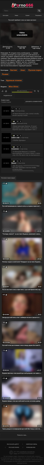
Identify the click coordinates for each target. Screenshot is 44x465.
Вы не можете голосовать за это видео (6, 91)
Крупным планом (14, 80)
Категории (5, 15)
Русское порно (34, 70)
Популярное (38, 15)
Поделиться (8, 95)
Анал (23, 70)
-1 (19, 109)
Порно (15, 453)
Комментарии (5, 100)
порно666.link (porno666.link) (27, 451)
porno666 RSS (30, 447)
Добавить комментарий (34, 101)
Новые (16, 15)
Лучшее (27, 15)
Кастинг (13, 70)
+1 (16, 109)
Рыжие (5, 74)
